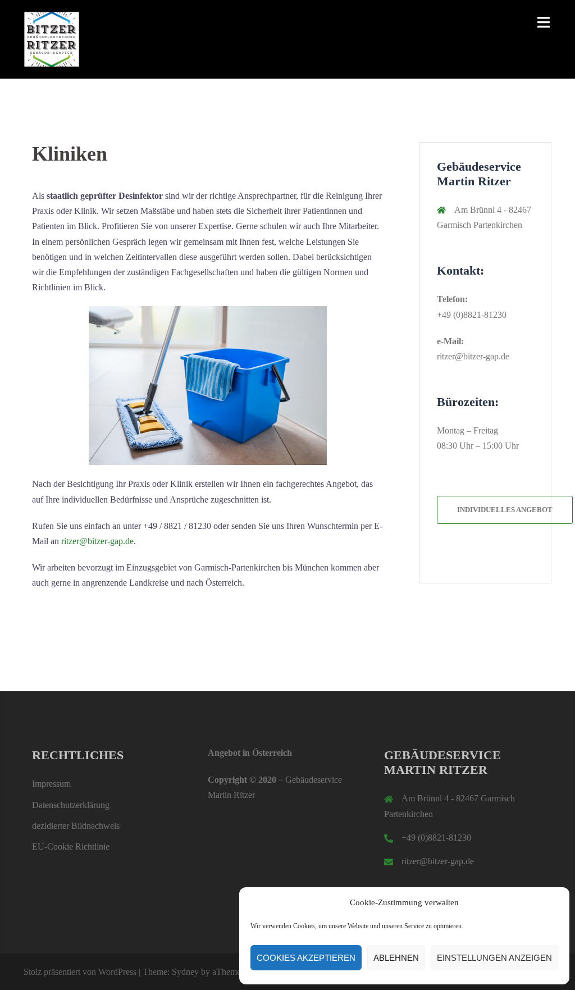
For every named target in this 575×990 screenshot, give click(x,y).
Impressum (51, 783)
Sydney (185, 972)
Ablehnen (396, 957)
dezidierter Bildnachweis (76, 826)
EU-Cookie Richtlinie (70, 846)
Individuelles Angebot (505, 509)
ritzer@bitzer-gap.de (97, 541)
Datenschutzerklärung (70, 805)
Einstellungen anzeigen (494, 957)
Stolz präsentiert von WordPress (80, 972)
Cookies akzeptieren (306, 957)
